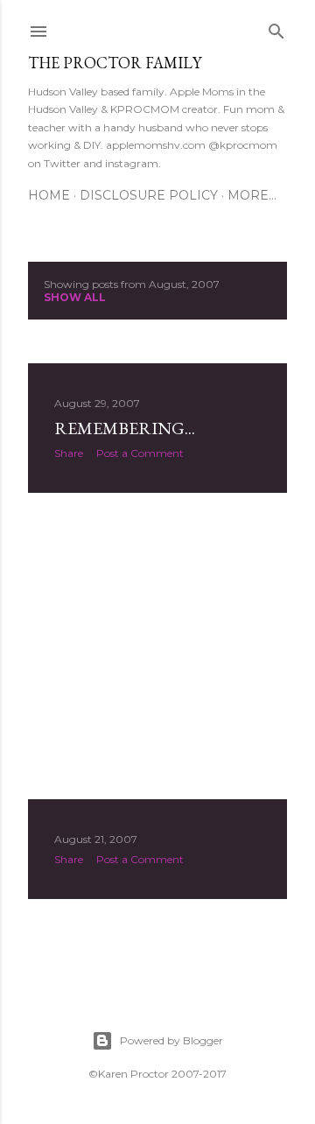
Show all (75, 297)
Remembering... (124, 428)
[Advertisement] (157, 646)
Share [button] (68, 453)
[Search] (276, 28)
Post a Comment (140, 453)
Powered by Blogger (171, 1040)
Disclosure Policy (149, 195)
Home (49, 195)
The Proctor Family (114, 63)
